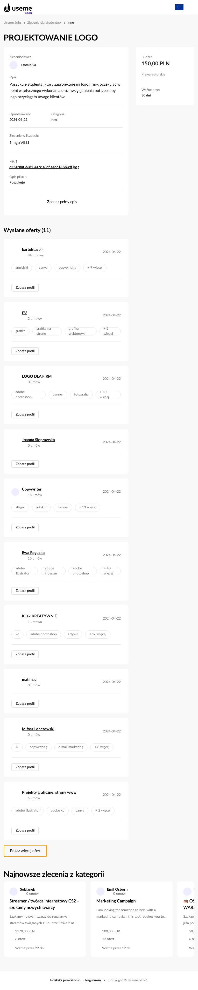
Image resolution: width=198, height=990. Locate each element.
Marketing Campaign (116, 901)
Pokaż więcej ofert (25, 851)
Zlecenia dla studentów (44, 22)
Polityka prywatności (65, 980)
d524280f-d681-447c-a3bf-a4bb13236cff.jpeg (44, 167)
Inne (70, 22)
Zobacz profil (25, 287)
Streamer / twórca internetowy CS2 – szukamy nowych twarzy (44, 904)
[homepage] (15, 7)
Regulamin (93, 980)
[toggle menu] (189, 7)
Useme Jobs (12, 22)
